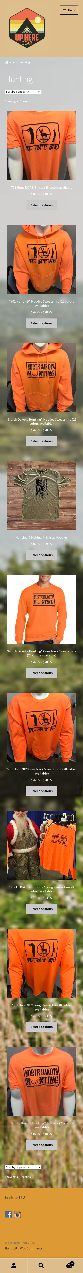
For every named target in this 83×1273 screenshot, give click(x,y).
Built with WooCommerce (24, 1248)
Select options (42, 205)
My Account (14, 1266)
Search (41, 1266)
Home (13, 62)
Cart (64, 1262)
